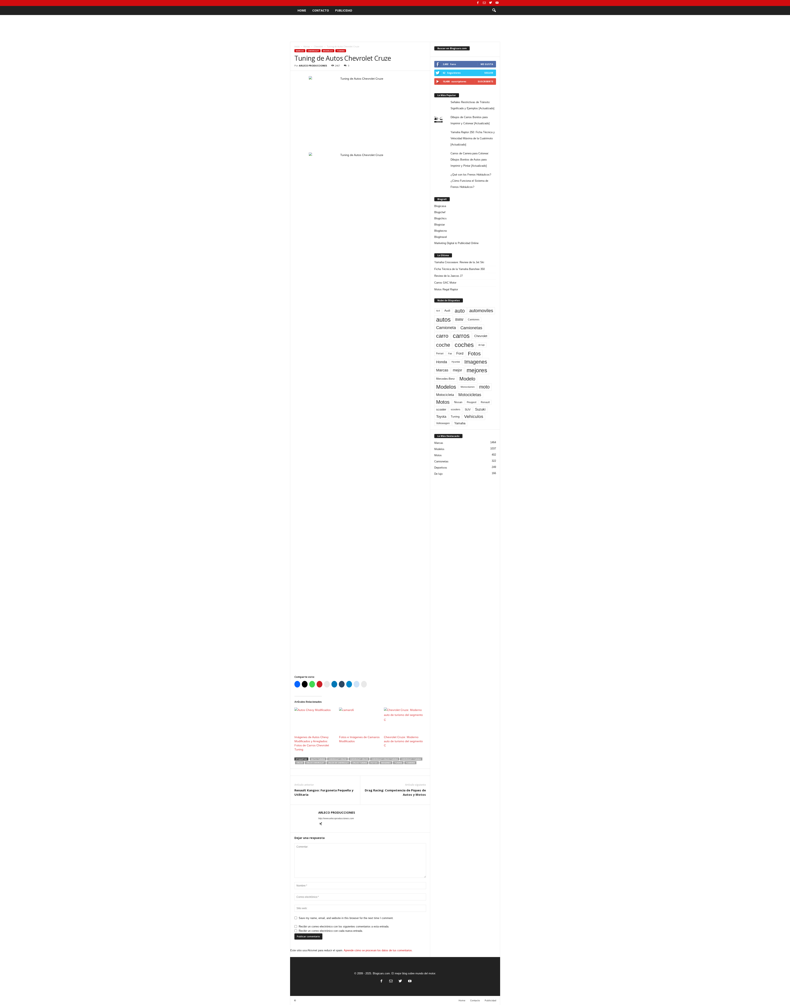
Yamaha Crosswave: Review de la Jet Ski (459, 262)
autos (443, 319)
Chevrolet (318, 46)
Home (301, 10)
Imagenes (386, 762)
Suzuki (480, 409)
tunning (410, 762)
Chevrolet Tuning (411, 759)
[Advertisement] (395, 28)
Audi (447, 310)
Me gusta (487, 64)
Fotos (374, 762)
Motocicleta (445, 395)
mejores (477, 370)
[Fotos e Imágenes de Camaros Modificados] (359, 719)
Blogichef (439, 212)
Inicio (297, 46)
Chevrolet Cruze (359, 759)
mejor (457, 370)
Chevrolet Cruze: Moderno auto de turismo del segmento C (403, 741)
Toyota (441, 416)
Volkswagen (443, 423)
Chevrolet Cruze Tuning (385, 759)
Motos (443, 402)
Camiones (473, 319)
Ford (459, 353)
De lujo (438, 473)
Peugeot (471, 402)
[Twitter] (490, 3)
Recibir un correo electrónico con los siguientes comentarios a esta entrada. (344, 926)
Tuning (341, 50)
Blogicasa (440, 206)
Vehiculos (473, 416)
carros (461, 336)
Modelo (467, 379)
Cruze (299, 762)
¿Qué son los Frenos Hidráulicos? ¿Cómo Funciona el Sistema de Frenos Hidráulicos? (471, 180)
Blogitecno (440, 230)
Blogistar (439, 224)
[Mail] (484, 3)
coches (464, 345)
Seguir (488, 72)
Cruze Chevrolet (315, 762)
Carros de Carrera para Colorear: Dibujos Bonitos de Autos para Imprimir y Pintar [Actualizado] (470, 159)
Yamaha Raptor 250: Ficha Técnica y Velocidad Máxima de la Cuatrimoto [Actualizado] (473, 138)
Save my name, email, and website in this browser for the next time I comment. (346, 918)
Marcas (306, 46)
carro (442, 336)
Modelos (328, 50)
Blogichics (440, 218)
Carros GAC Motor (445, 282)
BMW (459, 319)
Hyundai (456, 362)
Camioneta (446, 327)
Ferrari (440, 353)
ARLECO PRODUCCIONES (313, 65)
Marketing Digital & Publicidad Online (456, 243)
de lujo (481, 345)
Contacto (320, 10)
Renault (485, 402)
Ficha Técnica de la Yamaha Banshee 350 (459, 269)
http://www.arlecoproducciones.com (336, 818)
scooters (455, 409)
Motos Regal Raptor (446, 289)
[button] (493, 10)
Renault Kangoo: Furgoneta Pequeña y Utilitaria (323, 792)
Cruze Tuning (359, 762)
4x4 (438, 310)
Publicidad (343, 10)
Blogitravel (440, 236)
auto (460, 311)
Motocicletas (469, 394)
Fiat (450, 353)
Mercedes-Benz (445, 378)
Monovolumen (468, 387)
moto (484, 387)
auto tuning (318, 759)
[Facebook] (477, 3)
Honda (441, 362)
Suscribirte (485, 81)
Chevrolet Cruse (337, 759)
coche (443, 345)
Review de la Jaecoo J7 (448, 275)
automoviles (481, 310)
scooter (441, 409)
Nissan (458, 402)
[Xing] (320, 824)
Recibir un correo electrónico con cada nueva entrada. (331, 930)
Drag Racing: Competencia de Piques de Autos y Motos (395, 792)
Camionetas (471, 328)
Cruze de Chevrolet (338, 762)
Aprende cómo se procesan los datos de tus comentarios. (378, 950)
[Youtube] (497, 3)
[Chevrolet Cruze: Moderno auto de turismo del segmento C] (404, 719)
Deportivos (440, 467)
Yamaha (459, 423)
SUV (468, 409)
